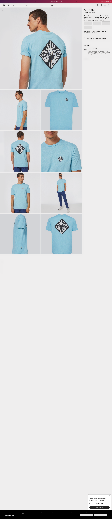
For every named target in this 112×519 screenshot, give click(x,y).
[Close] (109, 496)
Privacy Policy (8, 513)
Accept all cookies (100, 515)
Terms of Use (15, 513)
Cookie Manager (39, 513)
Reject (86, 515)
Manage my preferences (9, 515)
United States (99, 503)
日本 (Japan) (99, 507)
